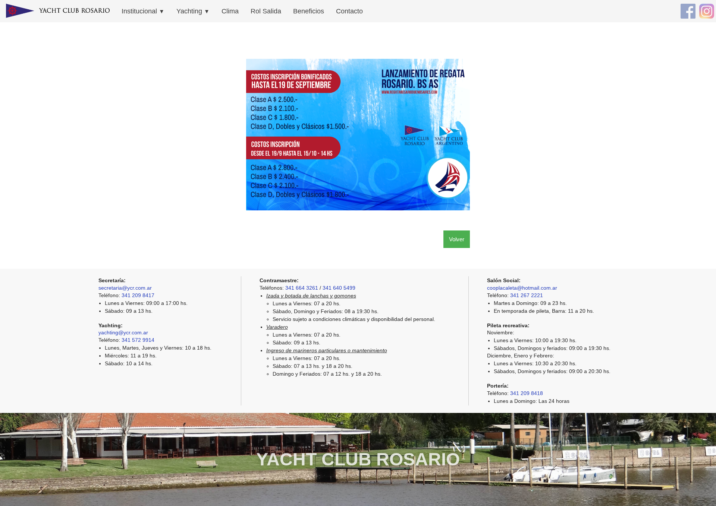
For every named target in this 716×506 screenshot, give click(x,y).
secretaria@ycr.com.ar (125, 288)
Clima (230, 11)
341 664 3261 (301, 288)
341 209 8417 (138, 295)
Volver (456, 239)
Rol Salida (266, 11)
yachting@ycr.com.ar (123, 332)
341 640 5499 (339, 288)
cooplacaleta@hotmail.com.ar (522, 288)
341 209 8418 (526, 393)
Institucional (143, 11)
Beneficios (308, 11)
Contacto (349, 11)
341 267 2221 (526, 295)
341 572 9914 (138, 340)
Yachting (193, 11)
